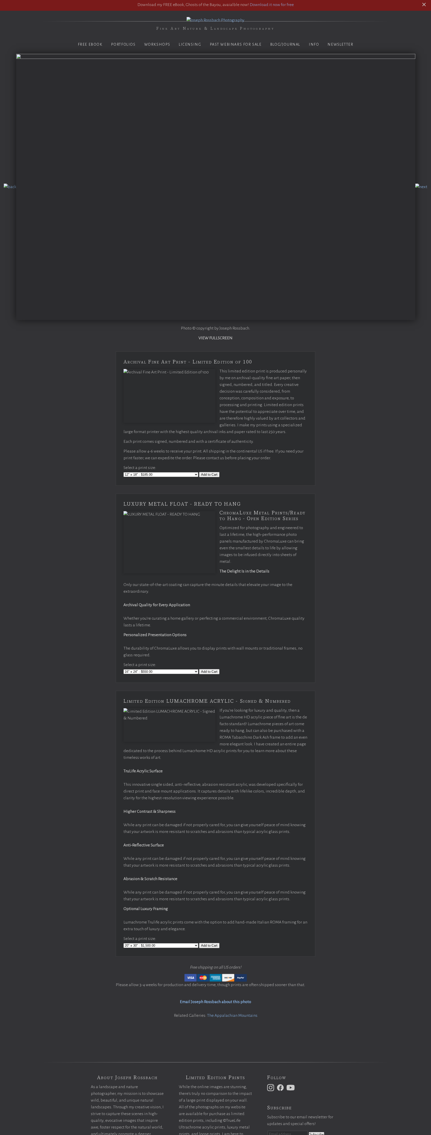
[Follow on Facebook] (281, 1087)
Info (314, 44)
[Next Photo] (421, 187)
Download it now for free (272, 4)
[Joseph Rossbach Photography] (215, 20)
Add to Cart (209, 474)
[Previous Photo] (10, 187)
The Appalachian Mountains (232, 1015)
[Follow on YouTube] (291, 1087)
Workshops (157, 44)
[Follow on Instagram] (271, 1087)
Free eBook (90, 44)
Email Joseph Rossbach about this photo (215, 1002)
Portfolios (123, 44)
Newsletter (340, 44)
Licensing (190, 44)
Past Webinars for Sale (236, 44)
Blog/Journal (285, 44)
